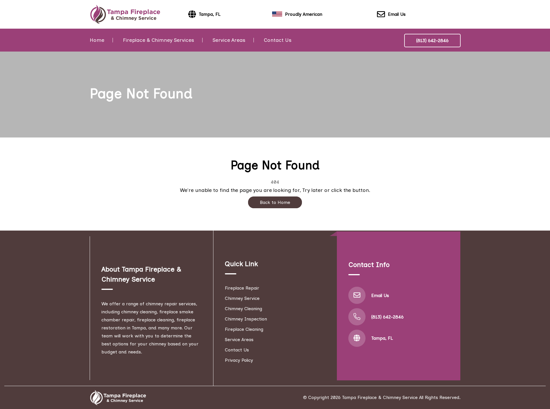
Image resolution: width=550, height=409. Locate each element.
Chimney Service (242, 298)
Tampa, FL (382, 338)
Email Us (397, 14)
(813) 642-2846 (432, 40)
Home (97, 40)
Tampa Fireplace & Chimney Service (380, 397)
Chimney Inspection (246, 319)
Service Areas (229, 40)
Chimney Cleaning (243, 308)
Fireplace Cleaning (244, 329)
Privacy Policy (239, 360)
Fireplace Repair (242, 288)
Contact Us (277, 40)
